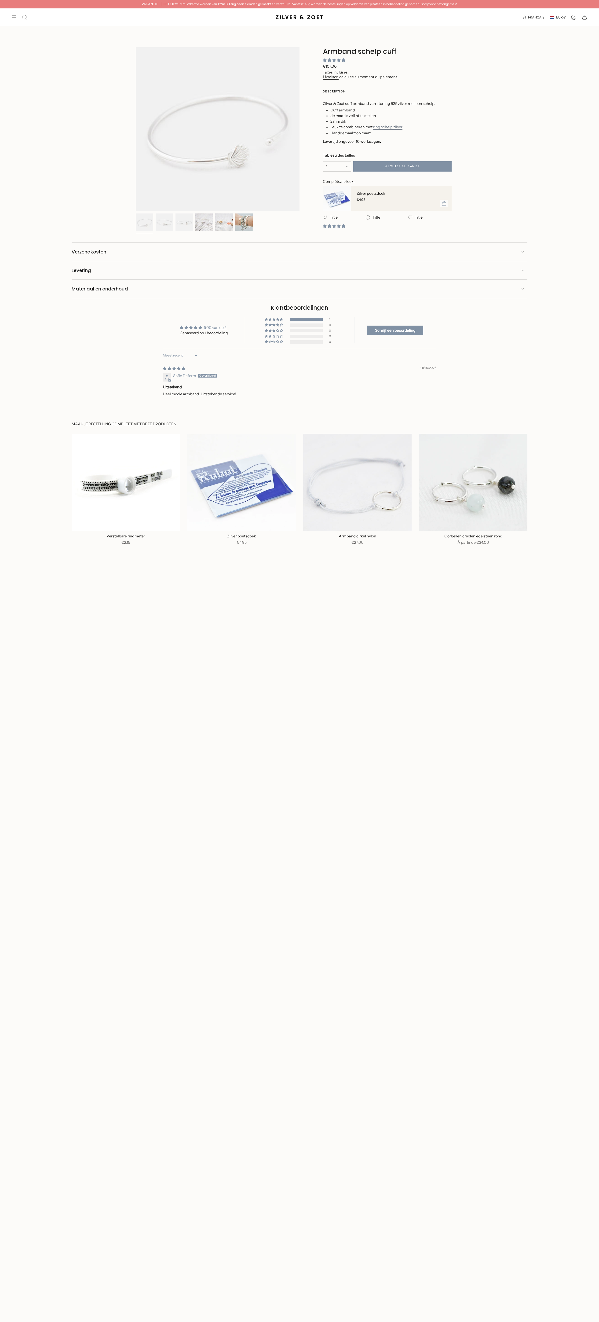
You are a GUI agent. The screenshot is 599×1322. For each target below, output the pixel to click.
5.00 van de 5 (215, 327)
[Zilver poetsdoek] (337, 198)
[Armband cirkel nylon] (357, 482)
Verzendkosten (89, 252)
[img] (174, 368)
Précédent (135, 129)
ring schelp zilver (387, 127)
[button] (334, 60)
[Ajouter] (444, 203)
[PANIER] (584, 17)
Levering (81, 270)
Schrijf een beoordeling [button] (395, 330)
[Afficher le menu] (14, 17)
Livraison (331, 76)
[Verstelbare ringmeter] (126, 482)
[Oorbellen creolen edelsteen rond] (473, 482)
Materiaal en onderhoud (100, 289)
